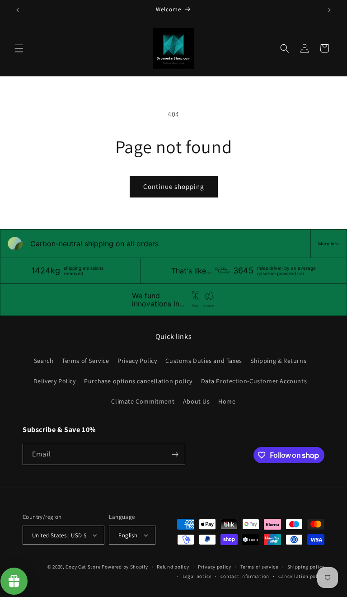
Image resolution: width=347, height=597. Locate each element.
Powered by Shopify (125, 567)
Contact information (244, 576)
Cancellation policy (301, 576)
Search (44, 361)
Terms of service (259, 567)
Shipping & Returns (278, 361)
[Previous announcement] (18, 10)
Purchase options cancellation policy (138, 381)
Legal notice (197, 576)
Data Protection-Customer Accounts (254, 381)
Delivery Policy (54, 381)
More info (328, 243)
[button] (19, 48)
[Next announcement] (329, 10)
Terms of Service (85, 361)
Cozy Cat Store (83, 567)
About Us (196, 401)
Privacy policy (214, 567)
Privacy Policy (137, 361)
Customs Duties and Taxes (203, 361)
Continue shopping (173, 186)
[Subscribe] (175, 454)
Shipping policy (306, 567)
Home (226, 401)
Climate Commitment (142, 401)
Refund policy (173, 567)
